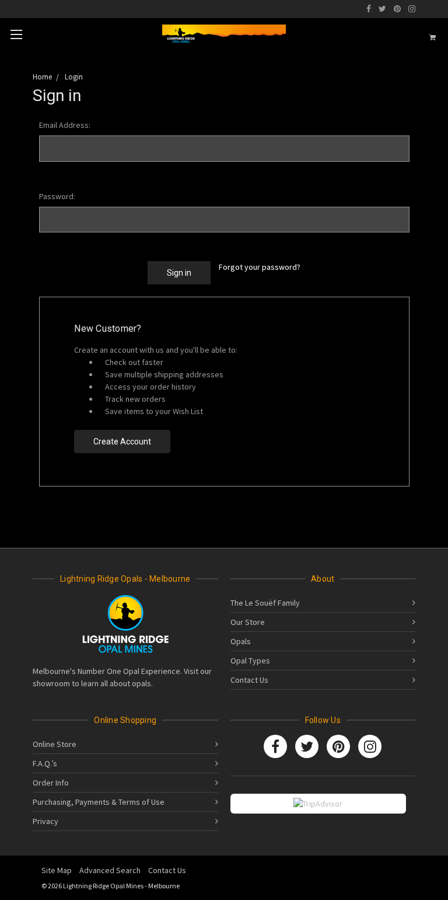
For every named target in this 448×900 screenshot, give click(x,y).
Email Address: (64, 125)
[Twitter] (382, 9)
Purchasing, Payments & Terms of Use (98, 802)
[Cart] (432, 37)
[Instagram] (411, 9)
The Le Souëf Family (265, 602)
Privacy (45, 821)
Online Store (54, 744)
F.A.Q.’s (45, 763)
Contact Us (249, 680)
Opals (240, 641)
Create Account (122, 441)
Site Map (56, 870)
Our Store (247, 622)
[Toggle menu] (16, 34)
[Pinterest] (397, 9)
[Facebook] (368, 9)
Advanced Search (110, 870)
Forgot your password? (259, 267)
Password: (57, 196)
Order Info (51, 782)
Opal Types (250, 660)
